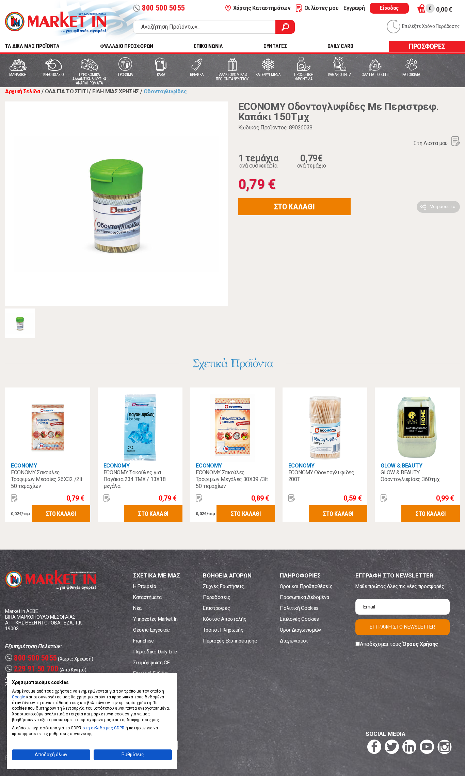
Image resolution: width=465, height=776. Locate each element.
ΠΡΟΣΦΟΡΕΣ (427, 46)
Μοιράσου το (442, 206)
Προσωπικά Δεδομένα (304, 597)
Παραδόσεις (216, 597)
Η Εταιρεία (144, 586)
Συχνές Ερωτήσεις (223, 586)
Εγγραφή (354, 8)
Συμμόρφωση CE (151, 663)
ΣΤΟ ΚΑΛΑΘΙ (294, 206)
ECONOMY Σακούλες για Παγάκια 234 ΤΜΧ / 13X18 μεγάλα (134, 479)
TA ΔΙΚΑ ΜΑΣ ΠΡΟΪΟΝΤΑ (32, 46)
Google (18, 697)
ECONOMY (24, 465)
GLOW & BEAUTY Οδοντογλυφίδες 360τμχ (410, 475)
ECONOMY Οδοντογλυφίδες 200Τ (321, 475)
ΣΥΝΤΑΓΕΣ (275, 46)
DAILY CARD (340, 46)
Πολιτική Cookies (299, 608)
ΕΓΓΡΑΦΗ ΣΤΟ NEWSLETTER (402, 627)
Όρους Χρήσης (420, 644)
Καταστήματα (147, 597)
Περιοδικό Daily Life (155, 652)
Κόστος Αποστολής (224, 619)
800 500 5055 (160, 8)
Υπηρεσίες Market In (155, 619)
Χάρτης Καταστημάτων (262, 8)
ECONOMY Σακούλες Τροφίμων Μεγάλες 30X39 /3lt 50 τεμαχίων (232, 479)
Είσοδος (389, 8)
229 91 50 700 (33, 669)
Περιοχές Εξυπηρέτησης (230, 641)
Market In (55, 22)
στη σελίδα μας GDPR (103, 728)
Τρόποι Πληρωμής (223, 630)
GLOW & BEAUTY (401, 465)
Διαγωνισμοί (293, 641)
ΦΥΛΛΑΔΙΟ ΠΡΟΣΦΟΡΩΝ (126, 46)
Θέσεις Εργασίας (151, 630)
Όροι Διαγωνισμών (300, 630)
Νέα (137, 608)
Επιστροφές (216, 608)
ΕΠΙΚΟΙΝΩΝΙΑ (208, 46)
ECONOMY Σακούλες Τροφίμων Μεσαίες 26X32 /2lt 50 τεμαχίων (46, 479)
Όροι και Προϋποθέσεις (306, 586)
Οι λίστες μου (321, 8)
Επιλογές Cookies (299, 619)
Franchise (143, 641)
